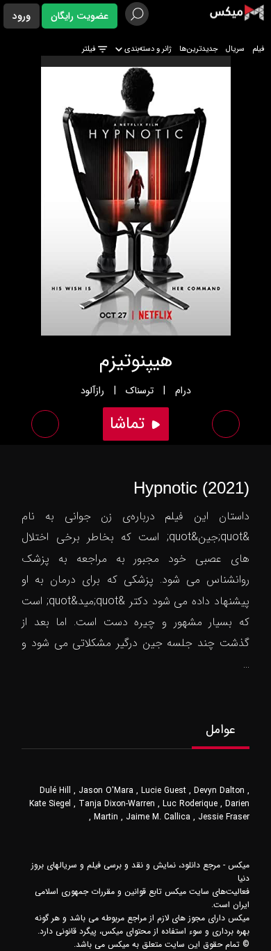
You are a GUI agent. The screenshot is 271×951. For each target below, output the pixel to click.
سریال (235, 49)
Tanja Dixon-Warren (117, 803)
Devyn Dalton (219, 790)
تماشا (129, 424)
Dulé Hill (55, 790)
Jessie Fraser (223, 817)
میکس (238, 865)
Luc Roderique (190, 803)
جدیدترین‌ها (198, 49)
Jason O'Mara (106, 790)
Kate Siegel (50, 803)
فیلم (258, 49)
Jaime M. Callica (158, 817)
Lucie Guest (163, 790)
